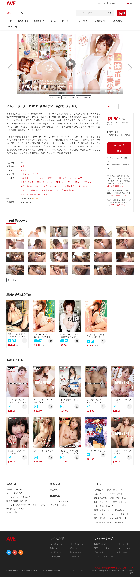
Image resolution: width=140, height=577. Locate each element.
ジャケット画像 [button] (68, 97)
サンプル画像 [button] (55, 97)
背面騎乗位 (69, 186)
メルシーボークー (28, 170)
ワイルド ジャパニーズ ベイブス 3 (122, 401)
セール (53, 21)
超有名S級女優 (27, 182)
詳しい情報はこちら (115, 186)
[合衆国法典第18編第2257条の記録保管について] (114, 568)
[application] (70, 64)
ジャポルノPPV (76, 544)
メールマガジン (76, 556)
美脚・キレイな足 (44, 182)
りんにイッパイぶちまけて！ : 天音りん (95, 335)
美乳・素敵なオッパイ (30, 186)
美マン (50, 178)
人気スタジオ (117, 21)
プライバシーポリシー (103, 556)
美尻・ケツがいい (83, 182)
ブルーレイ (66, 21)
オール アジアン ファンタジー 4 (69, 401)
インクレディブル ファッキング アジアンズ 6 (69, 452)
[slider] (62, 91)
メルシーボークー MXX (30, 174)
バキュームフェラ (78, 178)
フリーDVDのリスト (119, 205)
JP (130, 3)
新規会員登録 (75, 552)
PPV (21, 13)
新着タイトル (39, 21)
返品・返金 (98, 552)
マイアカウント (123, 548)
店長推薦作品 (47, 190)
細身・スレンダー (64, 182)
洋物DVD (54, 548)
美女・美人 (39, 178)
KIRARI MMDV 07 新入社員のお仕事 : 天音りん (69, 335)
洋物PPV (73, 548)
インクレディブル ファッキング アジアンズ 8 (17, 401)
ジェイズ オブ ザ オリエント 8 (43, 452)
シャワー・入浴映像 (29, 190)
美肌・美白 (62, 178)
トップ (9, 21)
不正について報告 (101, 548)
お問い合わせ (122, 544)
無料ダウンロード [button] (83, 97)
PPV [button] (115, 107)
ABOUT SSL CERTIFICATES (13, 545)
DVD (8, 13)
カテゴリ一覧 (11, 27)
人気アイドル (100, 21)
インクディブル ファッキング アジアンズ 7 (96, 401)
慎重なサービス (123, 552)
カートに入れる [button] (119, 148)
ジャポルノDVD (56, 544)
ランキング (83, 21)
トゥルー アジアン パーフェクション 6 (17, 452)
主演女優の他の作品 (18, 294)
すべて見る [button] (12, 280)
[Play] (70, 63)
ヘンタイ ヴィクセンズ (96, 451)
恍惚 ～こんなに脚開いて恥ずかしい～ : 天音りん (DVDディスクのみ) (17, 335)
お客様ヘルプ (115, 3)
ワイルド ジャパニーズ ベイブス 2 (122, 452)
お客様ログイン (57, 552)
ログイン (100, 3)
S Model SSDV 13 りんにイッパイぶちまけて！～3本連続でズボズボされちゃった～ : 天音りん (43, 335)
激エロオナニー (84, 186)
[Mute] (114, 90)
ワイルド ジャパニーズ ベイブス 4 (43, 401)
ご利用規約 (55, 556)
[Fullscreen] (119, 90)
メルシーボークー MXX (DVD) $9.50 (36, 194)
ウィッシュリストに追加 (117, 159)
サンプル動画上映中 (65, 190)
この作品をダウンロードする (119, 166)
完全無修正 (25, 178)
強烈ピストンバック (52, 186)
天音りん (24, 166)
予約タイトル (23, 21)
